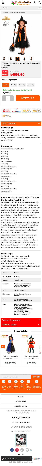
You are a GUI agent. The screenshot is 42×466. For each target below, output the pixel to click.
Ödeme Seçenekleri (11, 320)
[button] (8, 352)
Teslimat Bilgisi (9, 324)
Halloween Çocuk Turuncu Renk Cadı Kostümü (31, 357)
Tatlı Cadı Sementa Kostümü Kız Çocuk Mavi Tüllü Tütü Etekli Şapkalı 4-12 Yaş (10, 357)
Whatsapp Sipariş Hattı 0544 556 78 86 (36, 386)
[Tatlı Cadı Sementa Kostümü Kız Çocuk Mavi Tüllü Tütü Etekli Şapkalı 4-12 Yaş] (11, 344)
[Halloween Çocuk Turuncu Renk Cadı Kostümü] (31, 344)
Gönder (36, 377)
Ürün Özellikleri (9, 123)
